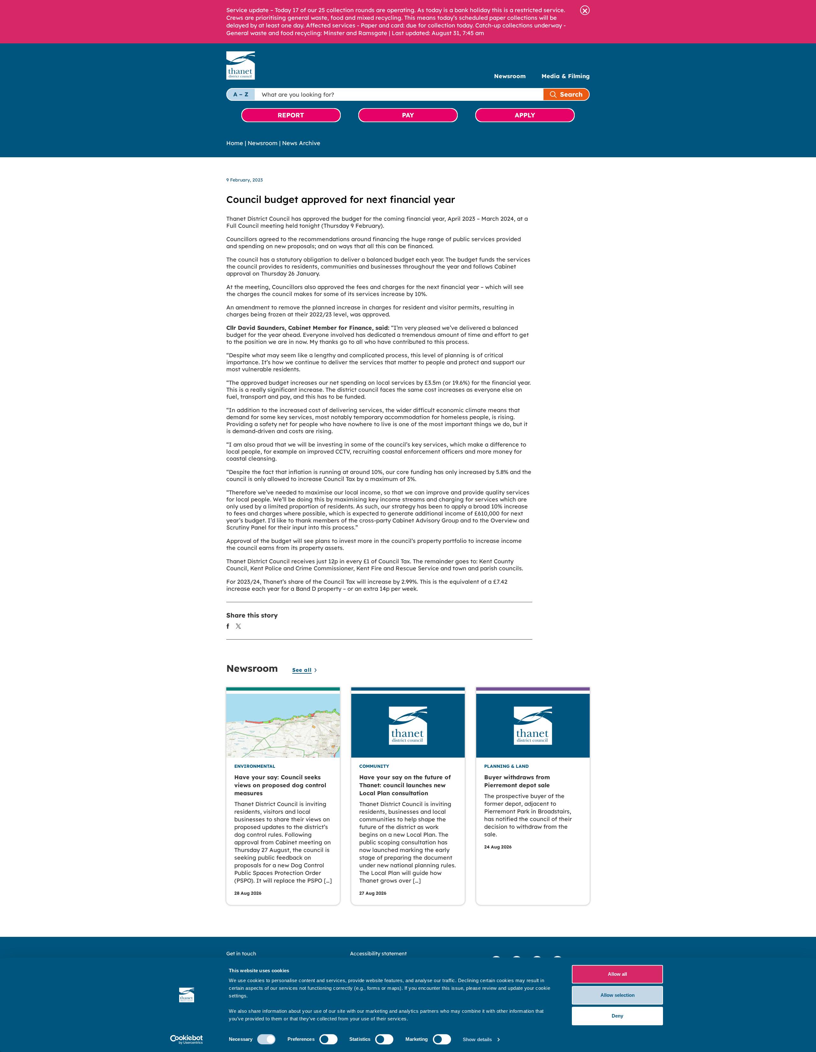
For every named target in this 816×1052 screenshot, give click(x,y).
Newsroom (510, 76)
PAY (408, 115)
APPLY (525, 115)
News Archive (301, 143)
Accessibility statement (378, 953)
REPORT (291, 115)
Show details (477, 1039)
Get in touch (241, 953)
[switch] (328, 1039)
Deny (617, 1016)
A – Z (240, 94)
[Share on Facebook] (227, 625)
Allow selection (618, 995)
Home (234, 143)
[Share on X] (238, 625)
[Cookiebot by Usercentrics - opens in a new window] (187, 1039)
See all (302, 670)
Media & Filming (566, 76)
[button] (585, 10)
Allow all (617, 974)
